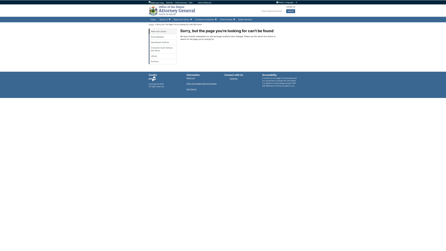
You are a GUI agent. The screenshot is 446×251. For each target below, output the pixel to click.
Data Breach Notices (160, 42)
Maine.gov (191, 78)
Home (151, 24)
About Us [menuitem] (163, 20)
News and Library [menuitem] (180, 20)
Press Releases (157, 37)
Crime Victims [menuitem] (225, 20)
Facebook (234, 79)
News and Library (158, 31)
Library (154, 56)
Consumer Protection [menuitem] (203, 20)
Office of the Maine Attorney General (201, 84)
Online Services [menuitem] (245, 19)
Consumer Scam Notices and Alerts (162, 49)
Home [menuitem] (153, 19)
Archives (154, 61)
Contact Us (290, 7)
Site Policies (192, 89)
